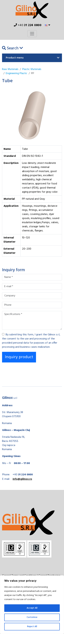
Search (12, 48)
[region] (32, 604)
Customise (32, 617)
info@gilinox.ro (22, 479)
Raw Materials (10, 69)
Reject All (32, 627)
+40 (29, 25)
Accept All (32, 608)
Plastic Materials (31, 69)
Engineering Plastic (16, 73)
